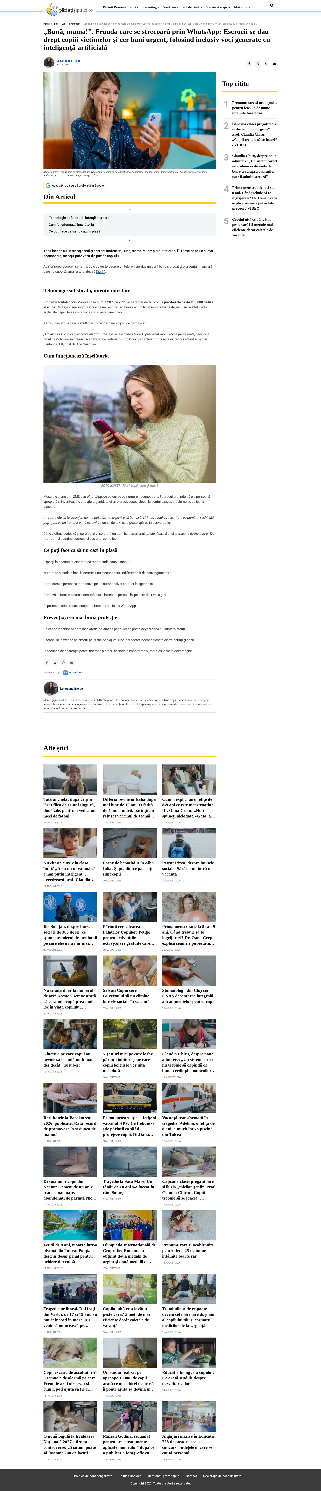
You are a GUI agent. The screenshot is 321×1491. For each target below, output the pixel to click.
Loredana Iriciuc (70, 60)
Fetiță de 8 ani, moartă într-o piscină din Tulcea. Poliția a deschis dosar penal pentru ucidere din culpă (70, 1253)
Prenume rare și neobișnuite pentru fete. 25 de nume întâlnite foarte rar (188, 1250)
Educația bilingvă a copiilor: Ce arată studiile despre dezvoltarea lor (188, 1378)
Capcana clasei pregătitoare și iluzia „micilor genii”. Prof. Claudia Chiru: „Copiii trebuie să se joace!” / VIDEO (189, 1190)
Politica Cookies (130, 1476)
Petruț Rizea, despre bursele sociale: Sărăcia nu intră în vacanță (188, 868)
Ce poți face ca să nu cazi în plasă (74, 231)
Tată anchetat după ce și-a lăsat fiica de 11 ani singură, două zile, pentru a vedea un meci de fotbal (69, 807)
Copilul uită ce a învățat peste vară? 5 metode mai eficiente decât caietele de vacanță (126, 1317)
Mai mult (241, 7)
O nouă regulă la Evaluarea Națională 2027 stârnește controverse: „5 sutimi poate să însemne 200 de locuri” (69, 1444)
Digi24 (100, 271)
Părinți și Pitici (50, 24)
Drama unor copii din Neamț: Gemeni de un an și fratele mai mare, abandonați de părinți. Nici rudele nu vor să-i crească (68, 1190)
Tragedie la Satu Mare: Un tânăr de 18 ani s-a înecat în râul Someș (128, 1187)
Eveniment (74, 24)
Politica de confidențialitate (93, 1476)
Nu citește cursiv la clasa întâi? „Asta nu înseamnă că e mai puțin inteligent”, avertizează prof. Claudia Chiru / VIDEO (69, 872)
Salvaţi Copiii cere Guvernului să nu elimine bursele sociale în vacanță (126, 996)
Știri (132, 7)
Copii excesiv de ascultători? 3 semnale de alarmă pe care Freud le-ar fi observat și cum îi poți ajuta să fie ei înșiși (69, 1381)
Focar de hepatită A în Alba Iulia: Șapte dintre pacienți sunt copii (128, 868)
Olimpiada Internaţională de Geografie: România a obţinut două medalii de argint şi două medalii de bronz (129, 1254)
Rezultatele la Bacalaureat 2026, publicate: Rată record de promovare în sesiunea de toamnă (69, 1126)
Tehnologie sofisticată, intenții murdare (79, 218)
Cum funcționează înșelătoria (71, 225)
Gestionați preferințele (163, 1476)
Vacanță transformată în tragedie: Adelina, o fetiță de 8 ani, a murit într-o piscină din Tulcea (188, 1126)
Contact (191, 1476)
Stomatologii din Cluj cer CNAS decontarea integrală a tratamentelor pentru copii (188, 996)
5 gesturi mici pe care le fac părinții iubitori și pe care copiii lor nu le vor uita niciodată (128, 1062)
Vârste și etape (216, 7)
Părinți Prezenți (114, 7)
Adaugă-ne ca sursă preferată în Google (78, 185)
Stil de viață (191, 7)
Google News (76, 672)
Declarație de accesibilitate (222, 1476)
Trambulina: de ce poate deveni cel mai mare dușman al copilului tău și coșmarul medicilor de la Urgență (188, 1317)
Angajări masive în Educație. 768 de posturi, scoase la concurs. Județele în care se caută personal (189, 1444)
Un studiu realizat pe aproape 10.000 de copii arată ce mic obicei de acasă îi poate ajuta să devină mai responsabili (128, 1381)
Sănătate (169, 7)
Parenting (149, 7)
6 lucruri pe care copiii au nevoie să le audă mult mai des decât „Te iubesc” (67, 1059)
